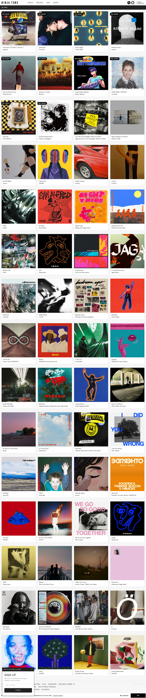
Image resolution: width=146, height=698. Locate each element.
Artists (30, 2)
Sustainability (52, 684)
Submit (18, 690)
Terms (44, 684)
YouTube (36, 689)
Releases (39, 2)
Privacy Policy (36, 684)
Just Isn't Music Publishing (46, 687)
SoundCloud (45, 689)
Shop (48, 2)
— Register (140, 3)
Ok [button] (138, 695)
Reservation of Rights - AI (67, 684)
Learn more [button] (58, 695)
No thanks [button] (124, 695)
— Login (138, 1)
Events (55, 2)
